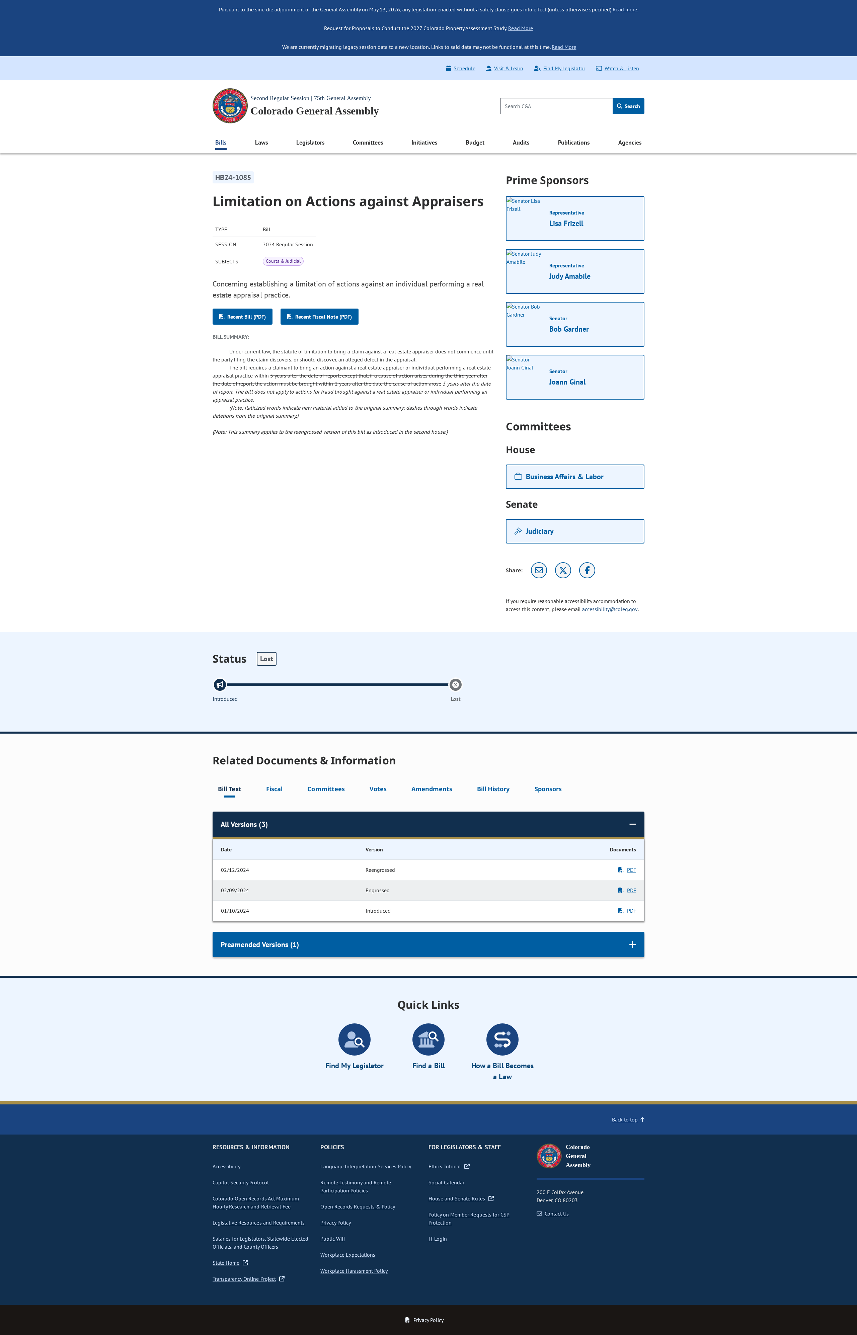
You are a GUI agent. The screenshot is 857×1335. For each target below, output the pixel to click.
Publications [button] (574, 142)
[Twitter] (563, 570)
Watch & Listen (622, 68)
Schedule (464, 68)
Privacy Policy (335, 1222)
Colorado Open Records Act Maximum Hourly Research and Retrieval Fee (256, 1202)
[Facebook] (587, 570)
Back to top (625, 1119)
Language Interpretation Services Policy (365, 1166)
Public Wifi (332, 1238)
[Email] (539, 570)
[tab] (230, 790)
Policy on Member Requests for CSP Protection (469, 1218)
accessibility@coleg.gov (610, 609)
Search (631, 106)
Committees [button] (368, 142)
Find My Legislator (564, 68)
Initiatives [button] (424, 142)
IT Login (437, 1238)
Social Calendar (446, 1182)
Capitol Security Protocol (241, 1182)
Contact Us (557, 1213)
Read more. (625, 9)
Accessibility (226, 1166)
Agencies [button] (630, 142)
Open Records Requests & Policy (357, 1206)
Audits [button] (521, 142)
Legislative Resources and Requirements (259, 1222)
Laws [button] (261, 142)
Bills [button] (221, 142)
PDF (631, 869)
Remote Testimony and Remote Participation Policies (355, 1186)
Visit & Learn (508, 68)
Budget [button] (475, 142)
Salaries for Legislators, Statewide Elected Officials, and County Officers (260, 1242)
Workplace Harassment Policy (354, 1270)
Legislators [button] (310, 142)
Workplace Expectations (347, 1254)
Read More (520, 28)
